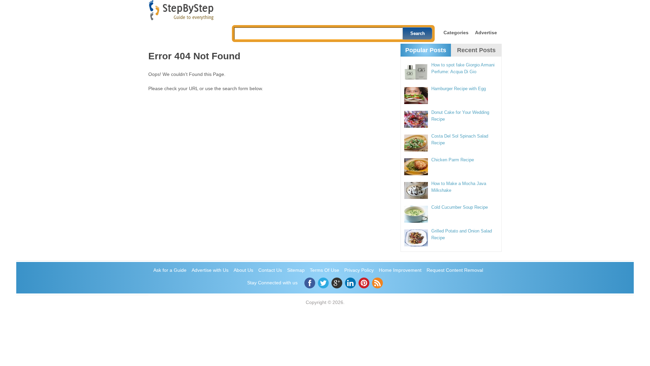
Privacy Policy (359, 270)
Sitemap (296, 270)
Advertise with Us (210, 270)
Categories (456, 32)
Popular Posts (425, 50)
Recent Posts (476, 50)
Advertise (486, 32)
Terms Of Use (324, 270)
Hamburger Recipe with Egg (458, 88)
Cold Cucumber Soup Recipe (459, 207)
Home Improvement (400, 270)
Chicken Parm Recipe (452, 159)
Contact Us (270, 270)
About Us (243, 270)
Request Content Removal (455, 270)
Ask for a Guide (170, 270)
